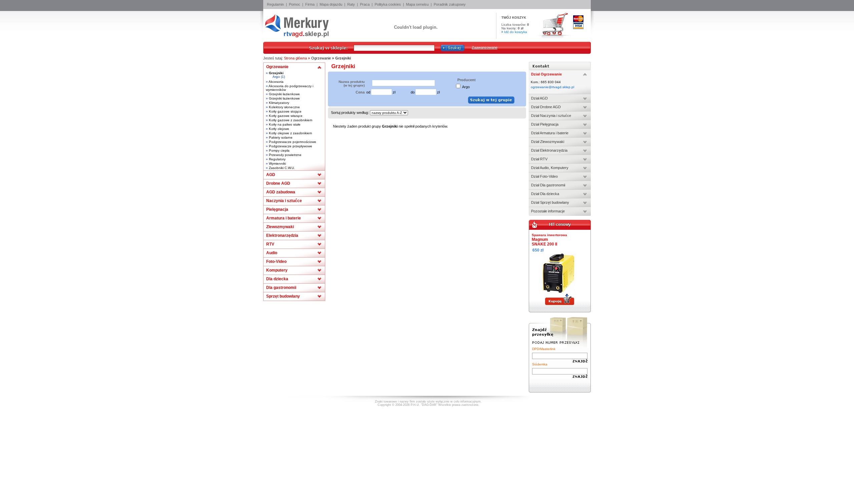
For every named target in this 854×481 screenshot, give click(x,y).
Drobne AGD (278, 183)
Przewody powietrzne (285, 155)
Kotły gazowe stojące (285, 111)
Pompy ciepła (279, 150)
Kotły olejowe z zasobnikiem (290, 133)
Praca (365, 4)
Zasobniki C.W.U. (282, 168)
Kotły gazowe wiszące (286, 116)
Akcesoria (276, 82)
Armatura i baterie (283, 218)
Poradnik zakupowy (450, 4)
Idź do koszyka (515, 32)
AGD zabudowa (280, 192)
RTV (270, 244)
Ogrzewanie (321, 58)
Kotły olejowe (279, 129)
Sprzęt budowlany (283, 296)
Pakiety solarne (281, 137)
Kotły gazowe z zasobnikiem (290, 120)
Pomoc (294, 4)
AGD (270, 174)
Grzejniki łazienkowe (284, 94)
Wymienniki (277, 163)
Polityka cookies (388, 4)
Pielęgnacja (277, 209)
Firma (310, 4)
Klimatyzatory (279, 103)
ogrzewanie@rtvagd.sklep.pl (552, 87)
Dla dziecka (277, 279)
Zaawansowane (484, 47)
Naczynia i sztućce (284, 200)
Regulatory (277, 159)
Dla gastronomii (281, 287)
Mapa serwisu (417, 4)
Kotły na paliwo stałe (285, 124)
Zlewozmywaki (280, 226)
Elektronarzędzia (282, 235)
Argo (276, 76)
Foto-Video (276, 261)
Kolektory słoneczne (284, 107)
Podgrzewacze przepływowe (290, 146)
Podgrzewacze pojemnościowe (292, 142)
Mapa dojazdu (331, 4)
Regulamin (275, 4)
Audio (271, 253)
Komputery (277, 270)
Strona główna (295, 58)
